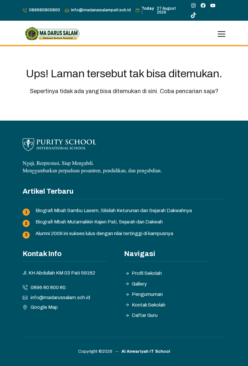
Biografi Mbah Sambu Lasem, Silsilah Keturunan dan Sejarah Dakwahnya (114, 210)
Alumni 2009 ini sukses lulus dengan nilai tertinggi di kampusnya (104, 233)
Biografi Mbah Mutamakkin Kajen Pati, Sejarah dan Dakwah (99, 221)
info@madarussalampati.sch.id (101, 10)
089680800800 (44, 10)
